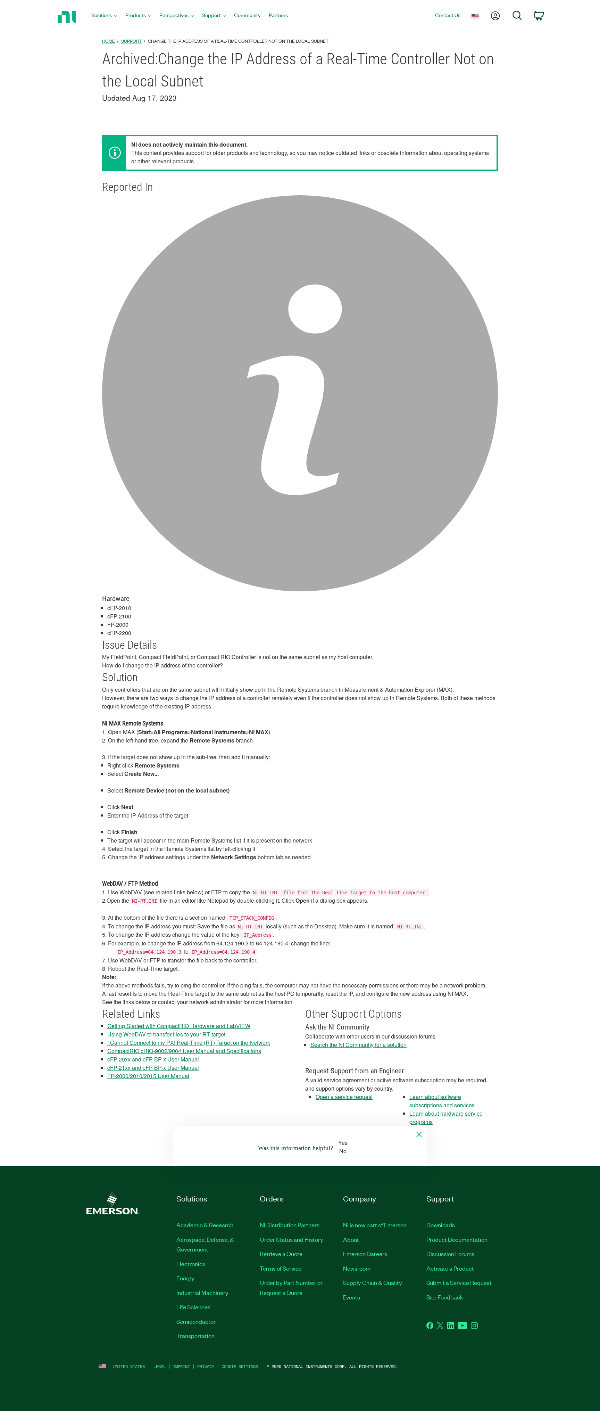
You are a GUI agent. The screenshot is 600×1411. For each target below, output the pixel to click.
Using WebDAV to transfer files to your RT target (166, 1034)
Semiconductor (196, 1321)
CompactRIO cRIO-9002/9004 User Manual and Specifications (184, 1051)
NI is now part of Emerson (375, 1225)
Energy (185, 1278)
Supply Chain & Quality (372, 1282)
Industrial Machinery (202, 1292)
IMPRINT (181, 1366)
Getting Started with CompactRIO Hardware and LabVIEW (178, 1026)
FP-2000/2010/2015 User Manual (148, 1076)
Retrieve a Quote (281, 1253)
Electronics (190, 1264)
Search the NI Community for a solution (358, 1045)
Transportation (195, 1335)
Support (131, 41)
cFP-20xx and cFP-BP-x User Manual (153, 1059)
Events (351, 1297)
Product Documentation (457, 1239)
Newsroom (356, 1268)
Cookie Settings (240, 1366)
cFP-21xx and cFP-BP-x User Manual (153, 1068)
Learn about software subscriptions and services (442, 1101)
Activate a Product (450, 1268)
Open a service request (344, 1097)
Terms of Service (281, 1268)
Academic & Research (204, 1225)
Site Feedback (444, 1297)
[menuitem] (104, 17)
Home (108, 41)
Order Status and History (291, 1239)
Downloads (440, 1225)
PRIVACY (205, 1366)
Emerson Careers (365, 1253)
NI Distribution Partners (289, 1225)
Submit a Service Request (459, 1282)
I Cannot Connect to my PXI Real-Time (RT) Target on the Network (188, 1043)
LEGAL (159, 1366)
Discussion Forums (450, 1253)
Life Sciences (193, 1307)
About (351, 1239)
